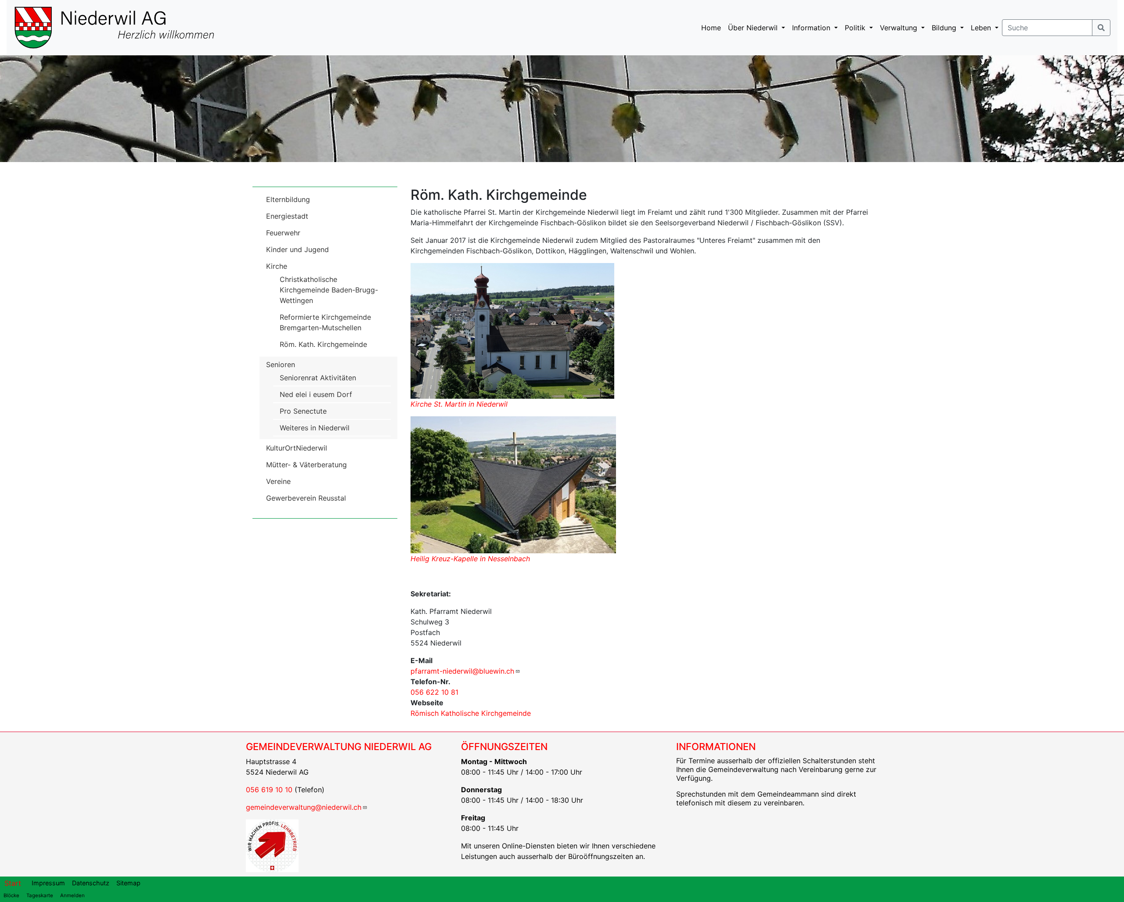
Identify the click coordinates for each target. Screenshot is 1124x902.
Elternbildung (288, 199)
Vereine (278, 481)
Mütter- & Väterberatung (306, 464)
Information (812, 27)
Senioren (280, 364)
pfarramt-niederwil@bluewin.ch (462, 671)
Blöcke (11, 895)
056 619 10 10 (269, 789)
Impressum (48, 883)
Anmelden (72, 895)
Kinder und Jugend (297, 249)
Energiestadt (287, 216)
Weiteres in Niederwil (314, 427)
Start (12, 883)
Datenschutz (90, 883)
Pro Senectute (303, 411)
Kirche (276, 266)
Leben (982, 27)
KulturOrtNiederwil (296, 448)
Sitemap (128, 883)
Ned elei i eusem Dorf (316, 394)
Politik (856, 27)
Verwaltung (899, 27)
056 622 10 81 (434, 692)
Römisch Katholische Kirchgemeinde (471, 713)
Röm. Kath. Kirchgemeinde (323, 344)
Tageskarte (39, 895)
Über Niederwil (754, 27)
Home (711, 27)
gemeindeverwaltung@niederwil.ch (303, 807)
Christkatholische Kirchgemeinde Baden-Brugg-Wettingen (329, 290)
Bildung (945, 27)
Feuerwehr (283, 232)
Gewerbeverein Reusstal (306, 498)
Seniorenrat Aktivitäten (318, 377)
